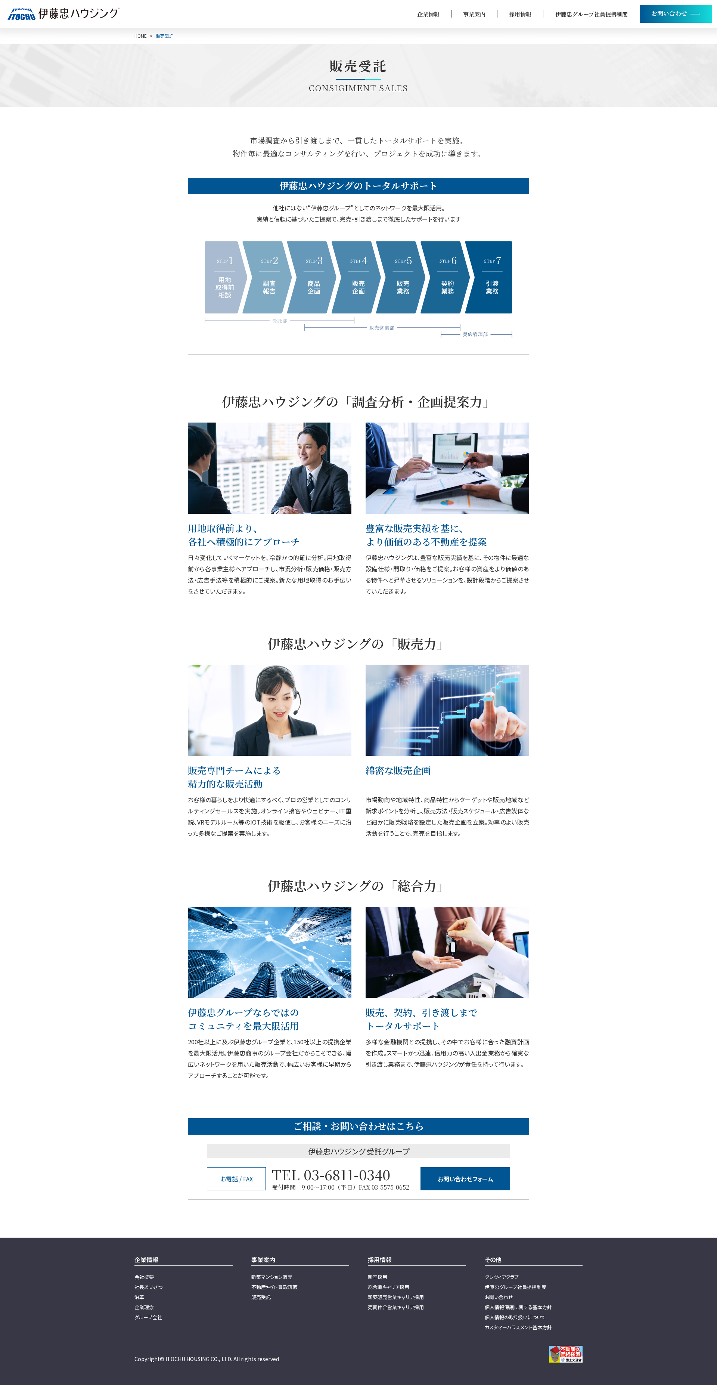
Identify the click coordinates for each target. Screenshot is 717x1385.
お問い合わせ (499, 1297)
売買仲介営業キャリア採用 (396, 1307)
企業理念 (144, 1307)
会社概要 (144, 1276)
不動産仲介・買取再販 (274, 1286)
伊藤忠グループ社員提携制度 (591, 14)
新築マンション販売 (271, 1276)
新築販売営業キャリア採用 (396, 1297)
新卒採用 (377, 1276)
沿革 (139, 1297)
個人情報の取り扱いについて (515, 1317)
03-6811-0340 (347, 1174)
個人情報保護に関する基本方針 (518, 1307)
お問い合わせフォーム (465, 1178)
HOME (140, 36)
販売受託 (261, 1297)
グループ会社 (148, 1317)
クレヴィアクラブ (501, 1276)
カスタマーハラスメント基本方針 (518, 1327)
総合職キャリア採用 (388, 1286)
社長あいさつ (148, 1286)
